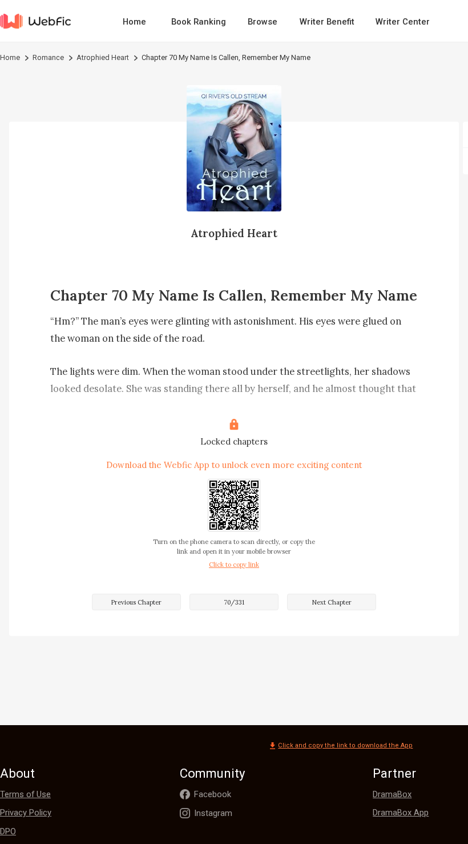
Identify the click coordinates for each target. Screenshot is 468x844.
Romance (48, 57)
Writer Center (403, 22)
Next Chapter (332, 602)
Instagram (213, 813)
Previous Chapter (136, 602)
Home (134, 22)
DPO (8, 831)
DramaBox (392, 794)
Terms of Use (25, 794)
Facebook (212, 794)
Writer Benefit (327, 22)
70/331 (234, 602)
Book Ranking (198, 22)
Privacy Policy (25, 812)
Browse (262, 22)
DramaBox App (401, 812)
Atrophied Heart (102, 57)
